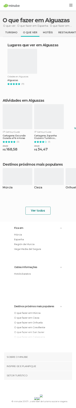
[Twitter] (37, 388)
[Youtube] (46, 388)
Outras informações (25, 267)
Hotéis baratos (22, 273)
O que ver (30, 32)
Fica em (18, 228)
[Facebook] (32, 388)
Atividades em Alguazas (23, 100)
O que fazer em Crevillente (29, 327)
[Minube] (12, 5)
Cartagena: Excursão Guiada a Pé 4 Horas (14, 136)
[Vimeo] (41, 388)
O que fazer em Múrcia (27, 312)
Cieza (38, 187)
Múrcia (8, 187)
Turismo (11, 32)
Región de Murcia (24, 244)
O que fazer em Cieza (26, 317)
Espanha (19, 239)
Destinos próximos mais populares (33, 164)
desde (5, 145)
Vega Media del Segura (27, 249)
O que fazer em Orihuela (28, 322)
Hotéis (48, 32)
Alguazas (12, 80)
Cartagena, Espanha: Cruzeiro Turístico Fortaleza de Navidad (46, 136)
